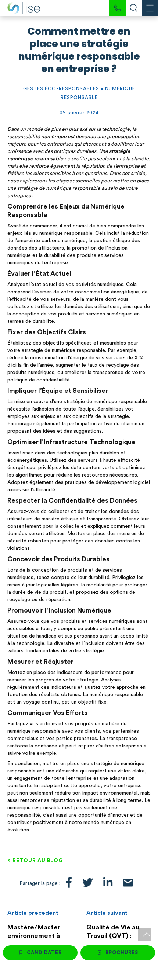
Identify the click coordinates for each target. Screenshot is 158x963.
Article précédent (32, 913)
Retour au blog (37, 860)
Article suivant (107, 913)
